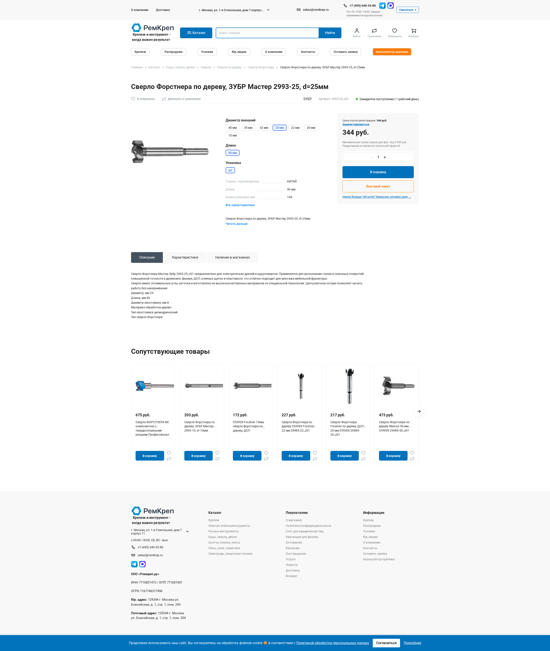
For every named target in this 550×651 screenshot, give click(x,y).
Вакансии (292, 548)
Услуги (290, 559)
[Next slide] (419, 411)
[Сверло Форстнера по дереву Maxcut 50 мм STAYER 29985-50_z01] (398, 386)
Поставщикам (296, 553)
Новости (292, 565)
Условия (207, 52)
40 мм (232, 127)
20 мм (311, 127)
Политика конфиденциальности (308, 525)
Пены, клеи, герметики (224, 548)
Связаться (406, 9)
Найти (330, 33)
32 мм (264, 127)
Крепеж (140, 52)
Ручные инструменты (223, 531)
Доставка (163, 10)
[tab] (147, 257)
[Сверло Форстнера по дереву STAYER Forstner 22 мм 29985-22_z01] (301, 386)
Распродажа (174, 52)
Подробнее (412, 643)
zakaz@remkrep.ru (316, 9)
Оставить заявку (346, 52)
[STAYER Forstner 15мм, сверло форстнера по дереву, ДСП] (252, 386)
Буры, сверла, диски (222, 537)
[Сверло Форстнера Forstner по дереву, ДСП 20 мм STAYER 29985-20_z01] (349, 386)
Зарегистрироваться (355, 124)
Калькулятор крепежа (392, 52)
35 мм (248, 127)
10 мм (232, 135)
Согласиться (386, 643)
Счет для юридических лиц (305, 531)
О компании (139, 10)
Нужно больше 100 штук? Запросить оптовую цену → (376, 196)
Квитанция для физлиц (302, 537)
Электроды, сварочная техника (230, 553)
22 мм (295, 127)
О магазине (294, 520)
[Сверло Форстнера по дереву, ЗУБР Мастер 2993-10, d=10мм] (203, 386)
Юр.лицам (239, 52)
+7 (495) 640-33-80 (363, 5)
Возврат (292, 576)
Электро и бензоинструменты (229, 525)
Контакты (308, 52)
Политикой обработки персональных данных (332, 643)
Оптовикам (294, 542)
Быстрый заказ (378, 186)
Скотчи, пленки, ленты (224, 542)
